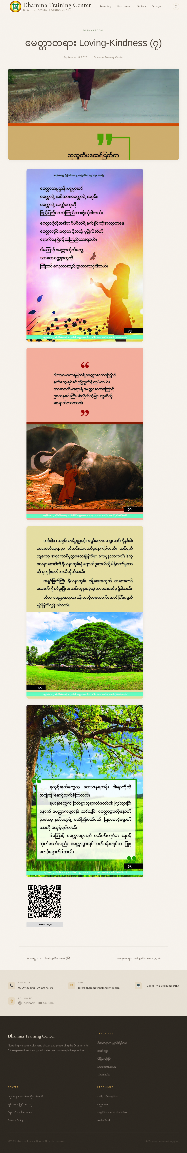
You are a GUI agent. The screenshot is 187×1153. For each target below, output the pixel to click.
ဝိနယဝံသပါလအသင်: (20, 1112)
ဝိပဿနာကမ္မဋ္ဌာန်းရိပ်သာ (112, 1042)
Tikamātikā (103, 1074)
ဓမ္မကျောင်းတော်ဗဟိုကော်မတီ (25, 1096)
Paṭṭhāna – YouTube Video (112, 1112)
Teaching (105, 6)
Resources (124, 6)
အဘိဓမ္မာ (102, 1050)
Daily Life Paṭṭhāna (107, 1096)
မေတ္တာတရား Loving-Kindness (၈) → (139, 958)
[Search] (176, 6)
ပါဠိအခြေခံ (104, 1058)
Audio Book (103, 1120)
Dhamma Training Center (57, 4)
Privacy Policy (15, 1120)
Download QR (45, 924)
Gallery (141, 6)
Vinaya (156, 6)
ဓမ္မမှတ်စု (102, 1104)
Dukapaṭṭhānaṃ (106, 1066)
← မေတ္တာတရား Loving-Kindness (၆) (48, 958)
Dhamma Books (93, 30)
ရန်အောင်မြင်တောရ (20, 1104)
